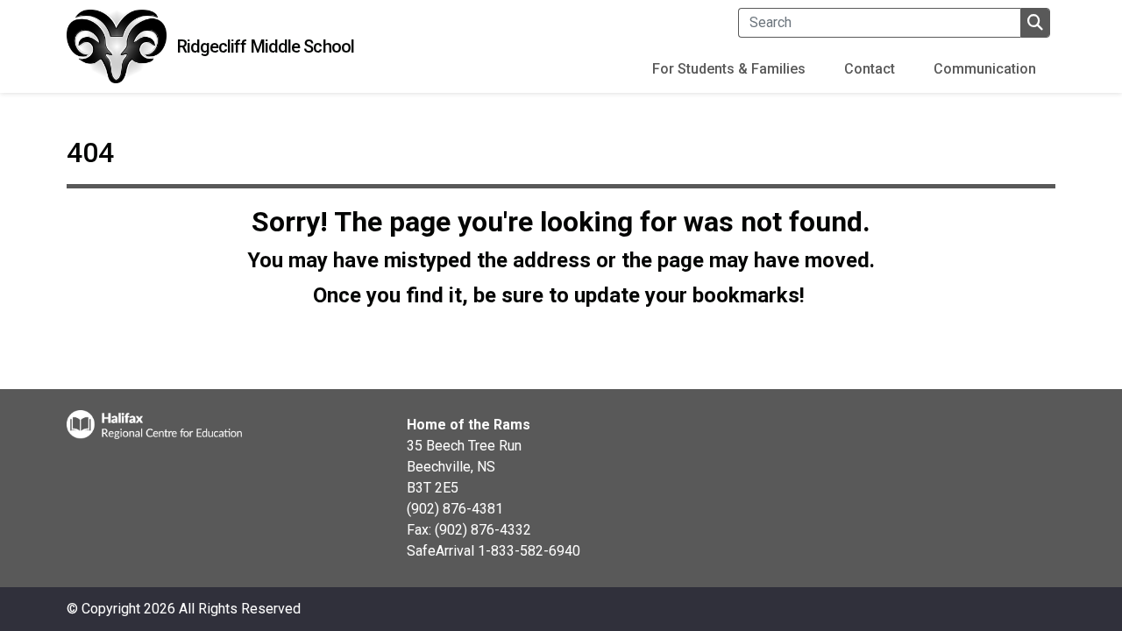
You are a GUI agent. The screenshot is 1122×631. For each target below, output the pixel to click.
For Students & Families (729, 68)
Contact (869, 68)
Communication (985, 68)
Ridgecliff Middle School (265, 46)
